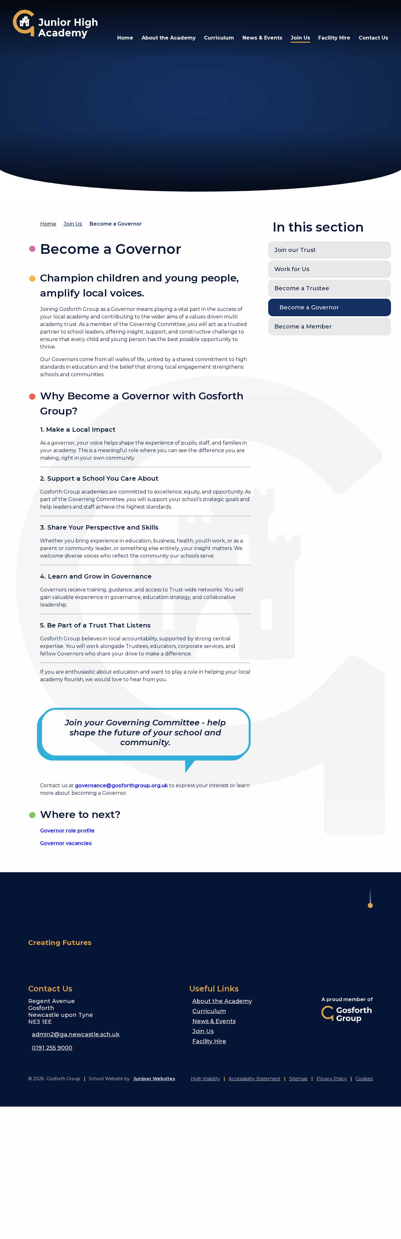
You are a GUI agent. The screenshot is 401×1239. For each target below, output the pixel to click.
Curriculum (209, 1011)
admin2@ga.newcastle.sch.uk (75, 1034)
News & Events (214, 1021)
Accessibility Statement (254, 1078)
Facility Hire (209, 1041)
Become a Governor (116, 224)
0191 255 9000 (52, 1047)
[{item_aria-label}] (290, 15)
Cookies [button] (364, 1078)
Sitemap (298, 1078)
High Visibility (205, 1078)
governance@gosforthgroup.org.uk (121, 785)
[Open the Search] (365, 15)
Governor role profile (67, 831)
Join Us (73, 224)
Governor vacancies (66, 843)
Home (48, 224)
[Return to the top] (370, 898)
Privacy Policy (331, 1078)
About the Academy (222, 1001)
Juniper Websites (154, 1078)
